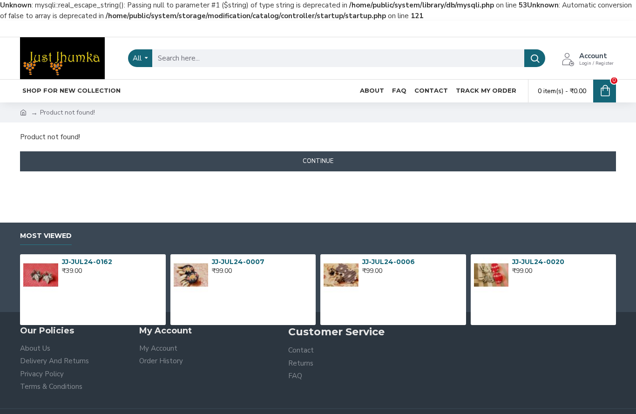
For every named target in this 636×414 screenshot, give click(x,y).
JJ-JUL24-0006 (388, 262)
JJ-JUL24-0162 (87, 262)
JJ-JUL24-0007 (238, 262)
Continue (318, 161)
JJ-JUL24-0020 (538, 262)
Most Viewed (46, 236)
